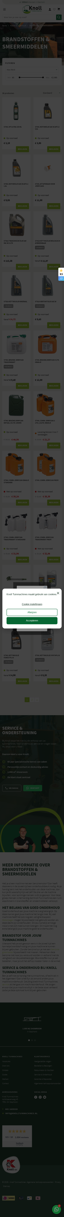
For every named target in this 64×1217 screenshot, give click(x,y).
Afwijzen (32, 612)
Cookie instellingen (32, 604)
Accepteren (32, 620)
